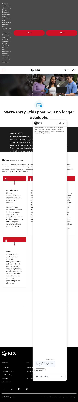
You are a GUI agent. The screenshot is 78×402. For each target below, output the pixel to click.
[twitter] (19, 389)
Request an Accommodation (21, 327)
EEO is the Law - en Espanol (26, 318)
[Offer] (14, 262)
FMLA (4, 325)
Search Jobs (31, 371)
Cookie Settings (70, 397)
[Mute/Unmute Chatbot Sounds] (60, 123)
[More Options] (37, 376)
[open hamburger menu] (4, 70)
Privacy (62, 397)
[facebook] (4, 389)
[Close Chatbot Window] (63, 123)
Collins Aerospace (7, 371)
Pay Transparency (16, 325)
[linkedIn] (11, 389)
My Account (31, 367)
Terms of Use (54, 397)
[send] (62, 376)
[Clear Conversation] (56, 123)
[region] (50, 250)
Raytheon (5, 378)
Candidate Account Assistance (14, 329)
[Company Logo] (35, 70)
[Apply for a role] (14, 206)
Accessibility (44, 397)
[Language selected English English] (67, 69)
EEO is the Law (8, 318)
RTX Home (5, 367)
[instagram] (26, 389)
